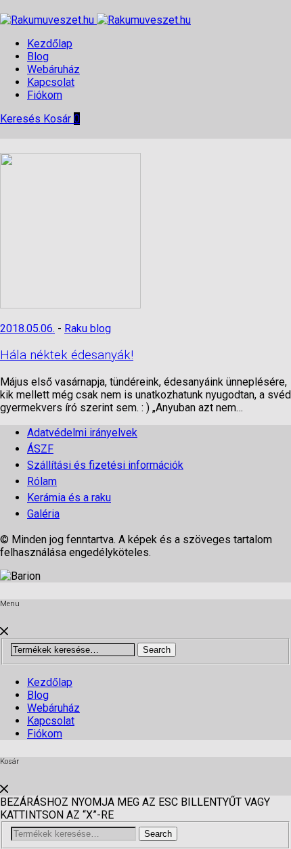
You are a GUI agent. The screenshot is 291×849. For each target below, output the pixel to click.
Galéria (43, 513)
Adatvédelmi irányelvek (82, 432)
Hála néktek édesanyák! (66, 355)
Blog (38, 56)
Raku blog (87, 328)
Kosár (61, 118)
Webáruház (53, 69)
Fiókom (44, 95)
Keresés (21, 118)
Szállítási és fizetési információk (105, 465)
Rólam (42, 481)
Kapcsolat (50, 82)
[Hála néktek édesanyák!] (70, 304)
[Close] (4, 631)
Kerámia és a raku (69, 497)
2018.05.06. (27, 328)
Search (157, 650)
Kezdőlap (49, 43)
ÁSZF (40, 448)
